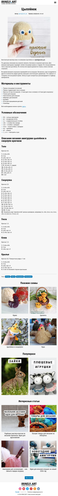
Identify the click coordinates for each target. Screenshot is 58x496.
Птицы (8, 276)
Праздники (20, 276)
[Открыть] (55, 2)
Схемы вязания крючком (8, 3)
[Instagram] (20, 488)
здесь (24, 106)
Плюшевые (28, 276)
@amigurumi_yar (23, 13)
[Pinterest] (31, 488)
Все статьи (29, 477)
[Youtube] (23, 488)
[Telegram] (27, 488)
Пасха (13, 276)
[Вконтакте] (38, 488)
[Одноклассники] (34, 488)
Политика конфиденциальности (35, 492)
